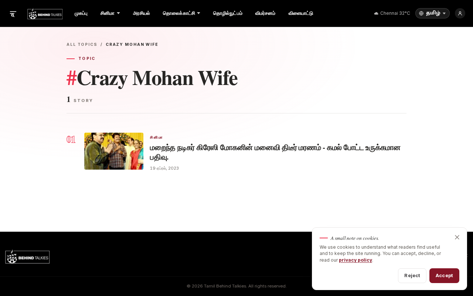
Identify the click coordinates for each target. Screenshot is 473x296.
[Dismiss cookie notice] (457, 237)
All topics (82, 44)
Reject (412, 275)
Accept (444, 275)
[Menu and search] (13, 13)
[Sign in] (460, 13)
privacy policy (355, 260)
